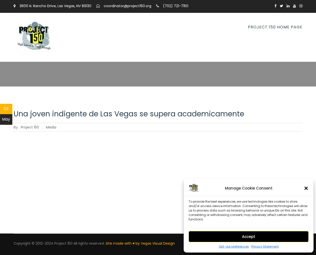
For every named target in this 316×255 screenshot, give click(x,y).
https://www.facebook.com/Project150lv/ (275, 6)
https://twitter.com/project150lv (281, 6)
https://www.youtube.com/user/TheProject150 (294, 6)
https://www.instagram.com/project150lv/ (300, 6)
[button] (306, 188)
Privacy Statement (265, 247)
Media (51, 127)
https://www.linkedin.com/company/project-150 (288, 6)
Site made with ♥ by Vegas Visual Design (140, 243)
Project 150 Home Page (275, 27)
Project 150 (30, 127)
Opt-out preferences (234, 247)
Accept (248, 236)
